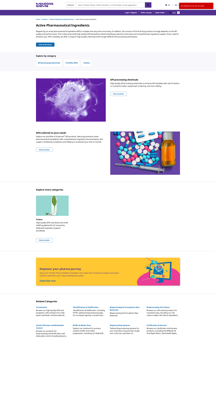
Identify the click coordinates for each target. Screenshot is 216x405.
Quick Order (160, 12)
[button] (131, 12)
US (169, 5)
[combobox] (108, 5)
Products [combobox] (70, 5)
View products (44, 240)
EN (176, 5)
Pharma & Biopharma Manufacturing (61, 19)
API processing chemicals (49, 63)
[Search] (148, 5)
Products (45, 19)
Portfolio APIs (72, 63)
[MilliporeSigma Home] (44, 5)
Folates (86, 63)
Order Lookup (146, 12)
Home (38, 19)
